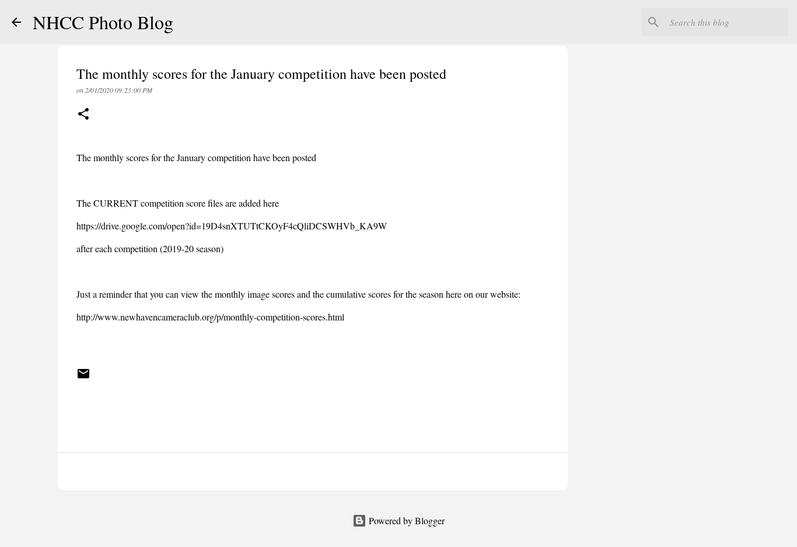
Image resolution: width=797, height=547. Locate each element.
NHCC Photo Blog (103, 21)
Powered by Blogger (405, 520)
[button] (83, 115)
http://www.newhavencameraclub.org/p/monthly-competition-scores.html (211, 317)
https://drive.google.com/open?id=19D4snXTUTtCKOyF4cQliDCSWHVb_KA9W (231, 226)
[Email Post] (83, 377)
